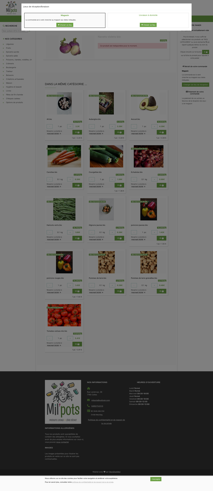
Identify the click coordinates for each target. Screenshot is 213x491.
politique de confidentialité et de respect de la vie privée (92, 482)
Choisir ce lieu (65, 25)
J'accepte (156, 479)
